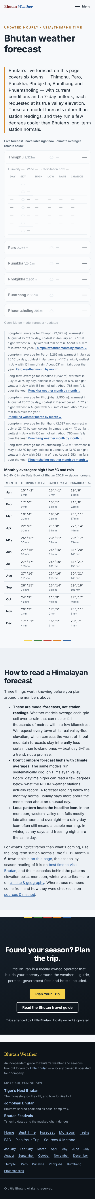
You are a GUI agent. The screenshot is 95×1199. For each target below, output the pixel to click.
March (41, 1149)
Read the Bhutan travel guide (47, 1007)
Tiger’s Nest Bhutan (21, 1090)
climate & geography (27, 882)
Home (9, 1132)
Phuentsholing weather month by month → (58, 459)
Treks (84, 1132)
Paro (24, 1164)
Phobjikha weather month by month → (35, 417)
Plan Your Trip (47, 994)
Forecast (47, 1132)
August (9, 1155)
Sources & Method (59, 1140)
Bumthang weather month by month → (55, 438)
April (54, 1149)
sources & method (19, 894)
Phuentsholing (14, 1170)
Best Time (27, 1132)
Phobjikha (56, 1164)
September (26, 1155)
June (75, 1149)
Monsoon (67, 1132)
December (80, 1155)
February (26, 1149)
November (61, 1155)
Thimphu (10, 1164)
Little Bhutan (39, 1068)
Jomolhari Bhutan (19, 1103)
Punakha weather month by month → (54, 390)
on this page (41, 858)
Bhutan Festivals (18, 1115)
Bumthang (74, 1164)
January (10, 1149)
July (86, 1149)
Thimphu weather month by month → (61, 348)
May (64, 1149)
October (43, 1155)
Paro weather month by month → (39, 369)
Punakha (38, 1164)
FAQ (7, 1140)
